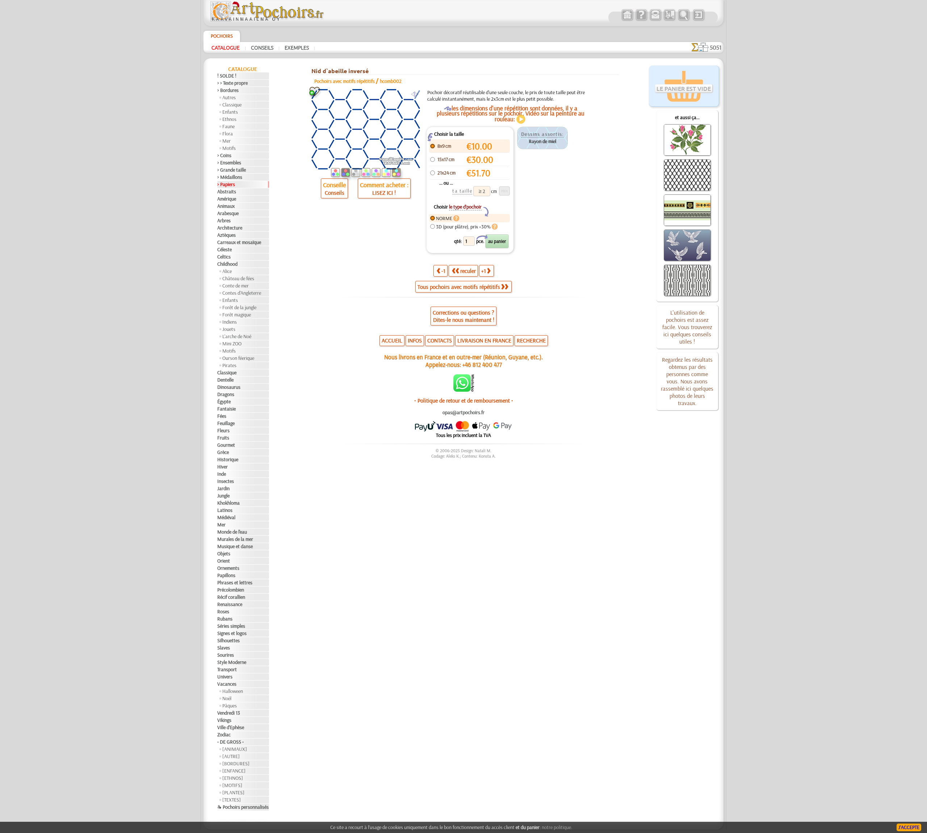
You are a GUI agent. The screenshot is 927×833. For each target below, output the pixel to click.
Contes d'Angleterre (241, 293)
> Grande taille (231, 170)
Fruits (223, 437)
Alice (227, 271)
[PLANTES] (233, 792)
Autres (229, 97)
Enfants (230, 112)
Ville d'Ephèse (230, 727)
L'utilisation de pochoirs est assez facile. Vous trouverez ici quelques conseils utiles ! (687, 327)
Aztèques (226, 235)
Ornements (228, 568)
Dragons (225, 394)
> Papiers (226, 184)
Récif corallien (231, 597)
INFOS (415, 340)
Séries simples (231, 626)
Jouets (228, 329)
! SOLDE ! (226, 75)
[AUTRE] (231, 756)
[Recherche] (683, 19)
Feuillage (226, 423)
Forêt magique (236, 314)
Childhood (227, 264)
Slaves (223, 647)
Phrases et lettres (234, 582)
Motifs (229, 148)
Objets (223, 553)
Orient (223, 561)
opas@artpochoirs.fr (463, 412)
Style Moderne (231, 662)
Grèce (223, 452)
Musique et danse (235, 546)
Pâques (229, 705)
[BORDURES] (235, 763)
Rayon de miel (542, 141)
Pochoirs (222, 36)
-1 (443, 270)
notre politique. (557, 827)
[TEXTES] (231, 799)
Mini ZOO (232, 343)
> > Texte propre (232, 83)
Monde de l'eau (232, 532)
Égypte (224, 401)
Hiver (222, 466)
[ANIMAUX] (234, 749)
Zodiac (224, 734)
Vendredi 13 (228, 713)
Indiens (229, 322)
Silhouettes (228, 640)
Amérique (226, 198)
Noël (226, 698)
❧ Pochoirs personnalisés (243, 807)
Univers (224, 676)
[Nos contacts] (655, 19)
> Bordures (228, 90)
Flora (227, 133)
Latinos (224, 510)
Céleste (224, 249)
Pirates (229, 365)
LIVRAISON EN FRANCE (484, 340)
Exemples (297, 47)
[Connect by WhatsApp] (463, 390)
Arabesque (228, 213)
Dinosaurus (228, 387)
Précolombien (230, 589)
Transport (227, 669)
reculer (468, 270)
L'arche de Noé (236, 336)
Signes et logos (232, 633)
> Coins (224, 155)
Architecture (229, 227)
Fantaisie (226, 408)
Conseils (262, 47)
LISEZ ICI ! (384, 192)
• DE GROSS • (230, 742)
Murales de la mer (235, 539)
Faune (228, 126)
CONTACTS (439, 340)
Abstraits (226, 191)
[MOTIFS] (232, 785)
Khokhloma (228, 503)
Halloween (232, 691)
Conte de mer (235, 285)
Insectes (225, 481)
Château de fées (238, 278)
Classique (232, 104)
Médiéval (226, 517)
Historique (227, 459)
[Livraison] (669, 19)
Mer (226, 141)
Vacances (226, 684)
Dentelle (225, 379)
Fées (221, 416)
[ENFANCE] (234, 770)
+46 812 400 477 (482, 364)
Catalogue (225, 47)
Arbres (224, 220)
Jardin (223, 488)
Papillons (226, 575)
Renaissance (229, 604)
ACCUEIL (392, 340)
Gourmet (226, 445)
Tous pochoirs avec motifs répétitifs (459, 286)
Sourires (225, 655)
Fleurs (223, 430)
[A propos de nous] (641, 19)
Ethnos (229, 119)
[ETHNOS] (232, 778)
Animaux (226, 206)
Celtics (224, 256)
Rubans (224, 618)
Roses (223, 611)
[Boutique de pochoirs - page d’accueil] (266, 20)
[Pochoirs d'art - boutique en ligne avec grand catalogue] (627, 19)
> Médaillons (229, 177)
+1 (483, 270)
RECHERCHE (531, 340)
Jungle (223, 495)
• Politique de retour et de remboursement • (463, 400)
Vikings (224, 720)
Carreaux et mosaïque (239, 242)
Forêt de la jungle (239, 307)
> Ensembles (229, 162)
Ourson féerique (238, 358)
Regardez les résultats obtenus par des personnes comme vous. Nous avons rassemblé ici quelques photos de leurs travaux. (687, 381)
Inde (221, 474)
